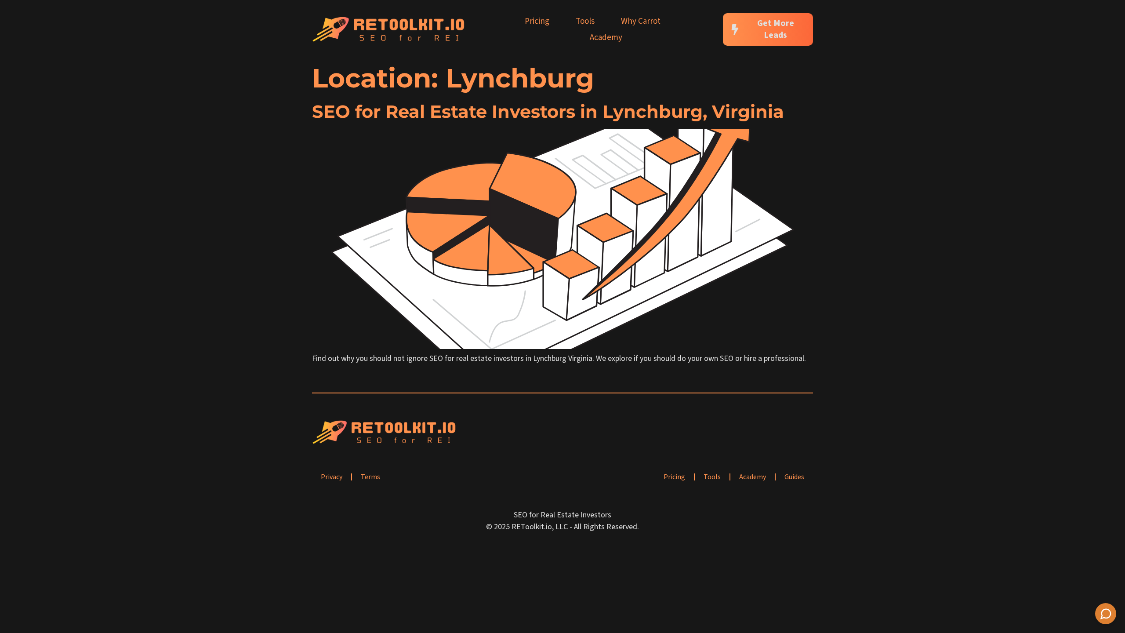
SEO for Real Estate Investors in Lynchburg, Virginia (548, 111)
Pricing (537, 21)
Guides (794, 477)
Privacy (331, 477)
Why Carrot (640, 21)
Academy (606, 38)
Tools (585, 21)
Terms (370, 477)
